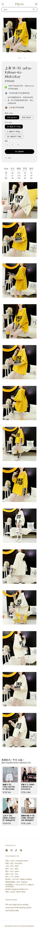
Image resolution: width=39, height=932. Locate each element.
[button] (2, 4)
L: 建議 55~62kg (13, 131)
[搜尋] (33, 9)
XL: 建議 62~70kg (14, 136)
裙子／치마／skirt (11, 869)
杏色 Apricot (12, 117)
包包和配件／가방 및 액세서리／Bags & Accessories (19, 885)
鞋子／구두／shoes (12, 876)
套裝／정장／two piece (13, 863)
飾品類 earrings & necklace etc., (17, 889)
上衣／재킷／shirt (12, 866)
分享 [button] (9, 158)
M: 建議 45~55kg (13, 126)
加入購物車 (19, 151)
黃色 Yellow (26, 117)
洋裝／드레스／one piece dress (16, 861)
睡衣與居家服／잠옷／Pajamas (16, 882)
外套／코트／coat (11, 874)
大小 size (8, 122)
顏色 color (9, 113)
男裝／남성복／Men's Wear (15, 892)
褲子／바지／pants (12, 871)
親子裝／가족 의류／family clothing (18, 879)
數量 (6, 141)
